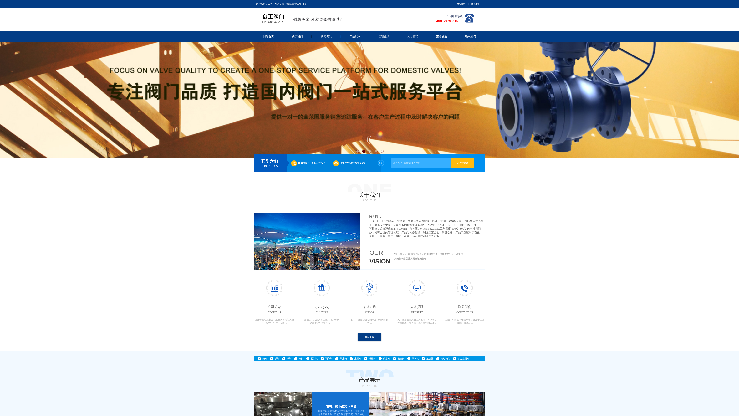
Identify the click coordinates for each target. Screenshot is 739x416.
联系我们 (470, 36)
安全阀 (401, 358)
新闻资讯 (326, 36)
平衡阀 (415, 358)
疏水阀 (386, 358)
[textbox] (421, 163)
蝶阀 (277, 358)
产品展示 (355, 36)
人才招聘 (412, 36)
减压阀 (372, 358)
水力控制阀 (463, 358)
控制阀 (314, 358)
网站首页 (268, 36)
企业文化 (322, 307)
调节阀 (328, 358)
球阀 (289, 358)
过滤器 (429, 358)
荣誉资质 (441, 36)
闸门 (301, 358)
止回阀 (357, 358)
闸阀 (264, 358)
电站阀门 (445, 358)
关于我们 (297, 36)
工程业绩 (384, 36)
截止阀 (343, 358)
